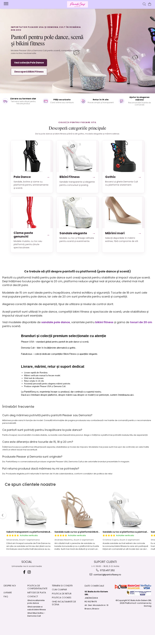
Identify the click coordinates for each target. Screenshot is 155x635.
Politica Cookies (61, 597)
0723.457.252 (107, 570)
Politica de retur (61, 593)
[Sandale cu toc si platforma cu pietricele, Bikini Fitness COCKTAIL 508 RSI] (126, 510)
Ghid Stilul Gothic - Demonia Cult (36, 614)
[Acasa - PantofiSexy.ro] (77, 4)
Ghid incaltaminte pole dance (36, 602)
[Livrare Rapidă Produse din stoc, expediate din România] (19, 101)
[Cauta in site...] (144, 4)
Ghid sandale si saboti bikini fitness (36, 608)
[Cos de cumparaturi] (149, 4)
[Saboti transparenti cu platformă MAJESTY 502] (29, 510)
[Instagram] (29, 572)
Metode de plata (36, 592)
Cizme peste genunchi (32, 234)
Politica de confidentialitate (37, 587)
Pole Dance (32, 177)
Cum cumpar (59, 589)
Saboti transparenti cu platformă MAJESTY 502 (32, 531)
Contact (32, 596)
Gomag (147, 605)
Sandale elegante (77, 233)
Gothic (123, 177)
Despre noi (10, 585)
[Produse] (6, 4)
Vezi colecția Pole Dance (29, 62)
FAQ (6, 596)
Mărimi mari (123, 233)
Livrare (8, 592)
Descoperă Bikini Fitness (29, 71)
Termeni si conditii (62, 585)
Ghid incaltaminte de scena (64, 603)
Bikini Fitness (77, 177)
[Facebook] (24, 572)
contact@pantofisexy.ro (107, 574)
